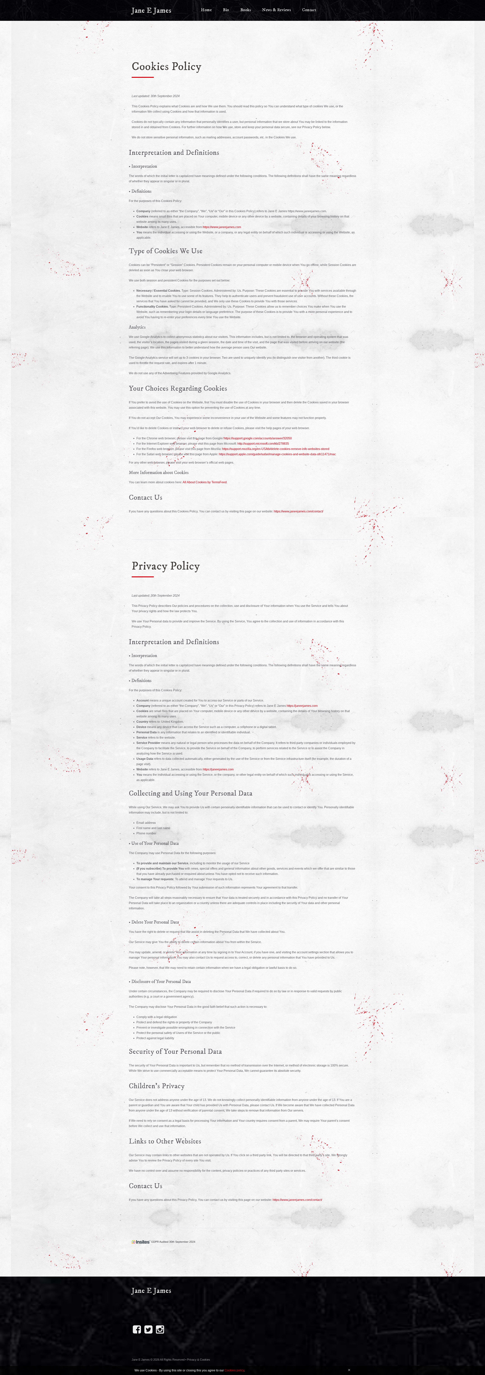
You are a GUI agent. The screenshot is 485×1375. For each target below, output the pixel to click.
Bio (226, 9)
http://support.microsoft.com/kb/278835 (263, 443)
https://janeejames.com (302, 705)
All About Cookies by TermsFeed (205, 482)
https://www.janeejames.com (222, 227)
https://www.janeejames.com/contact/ (298, 511)
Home (206, 9)
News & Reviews (276, 9)
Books (245, 9)
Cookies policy (234, 1370)
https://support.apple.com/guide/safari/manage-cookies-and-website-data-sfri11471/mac (277, 454)
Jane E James (151, 10)
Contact (309, 9)
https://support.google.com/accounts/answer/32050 (258, 438)
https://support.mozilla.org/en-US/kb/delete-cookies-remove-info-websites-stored (275, 449)
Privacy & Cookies (198, 1359)
